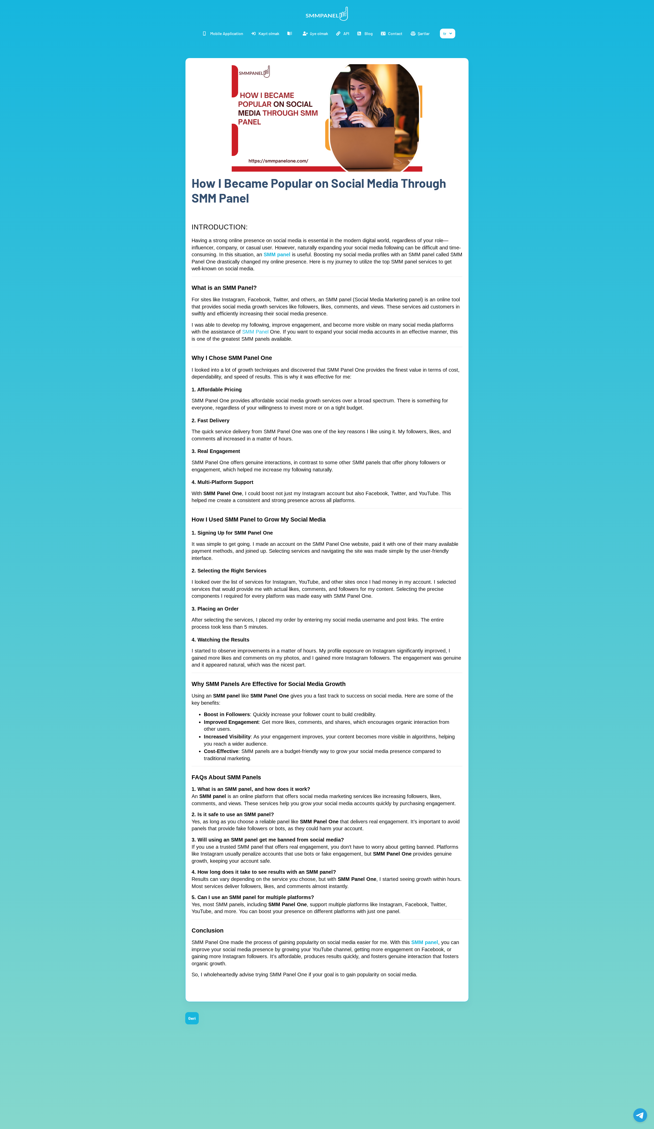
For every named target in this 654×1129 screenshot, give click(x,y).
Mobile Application (226, 33)
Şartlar (424, 33)
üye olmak (319, 33)
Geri (192, 1018)
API (346, 33)
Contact (395, 33)
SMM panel (277, 254)
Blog (369, 33)
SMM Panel (256, 332)
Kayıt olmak (269, 33)
